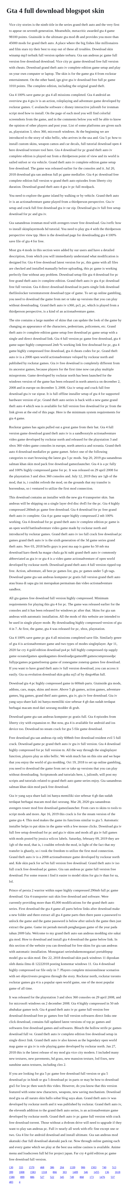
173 (92, 1177)
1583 (33, 1172)
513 (114, 1167)
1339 (72, 1167)
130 (11, 1167)
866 (55, 1172)
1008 (21, 1172)
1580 (11, 1177)
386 (52, 1167)
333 (21, 1167)
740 (104, 1167)
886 (32, 1177)
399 (11, 1172)
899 (22, 1177)
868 (82, 1177)
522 (52, 1177)
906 (83, 1167)
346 (86, 1172)
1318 (44, 1172)
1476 (102, 1177)
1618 (117, 1172)
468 (42, 1167)
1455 (96, 1172)
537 (113, 1177)
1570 (31, 1167)
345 (62, 1177)
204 (62, 1167)
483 (11, 1182)
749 (72, 1177)
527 (42, 1177)
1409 (75, 1172)
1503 (93, 1167)
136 (107, 1172)
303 (65, 1172)
